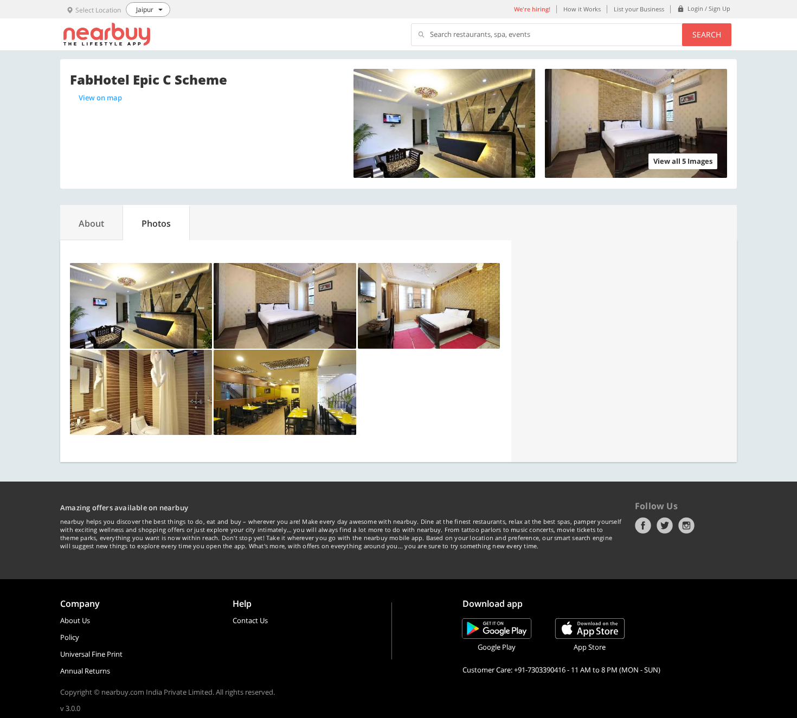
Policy (69, 637)
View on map (100, 97)
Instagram (686, 525)
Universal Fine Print (91, 654)
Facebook (643, 525)
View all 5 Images (682, 161)
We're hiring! (532, 9)
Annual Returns (85, 671)
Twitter (665, 525)
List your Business (639, 9)
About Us (75, 620)
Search (706, 34)
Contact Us (250, 620)
